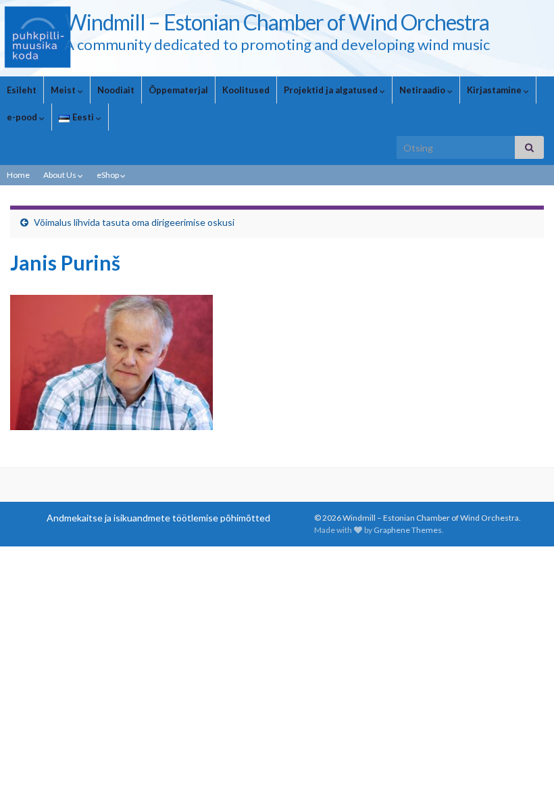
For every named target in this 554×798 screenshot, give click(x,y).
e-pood (23, 117)
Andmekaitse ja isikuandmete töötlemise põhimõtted (158, 517)
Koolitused (246, 90)
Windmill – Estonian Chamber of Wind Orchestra (277, 22)
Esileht (21, 90)
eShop (108, 175)
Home (18, 175)
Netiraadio (423, 90)
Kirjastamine (495, 90)
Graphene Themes (408, 530)
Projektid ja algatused (332, 90)
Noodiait (115, 90)
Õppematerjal (178, 90)
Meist (64, 90)
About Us (60, 175)
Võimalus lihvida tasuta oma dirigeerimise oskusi (134, 222)
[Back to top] (523, 767)
